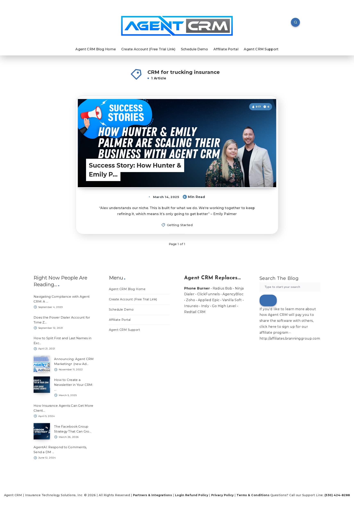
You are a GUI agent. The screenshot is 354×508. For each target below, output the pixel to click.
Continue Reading (255, 176)
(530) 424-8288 (337, 495)
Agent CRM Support (261, 49)
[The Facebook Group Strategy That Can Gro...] (42, 431)
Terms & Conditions (253, 495)
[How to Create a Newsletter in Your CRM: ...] (42, 384)
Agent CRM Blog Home (95, 49)
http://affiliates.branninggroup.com (290, 338)
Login (179, 495)
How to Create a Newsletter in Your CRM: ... (73, 385)
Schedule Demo (194, 49)
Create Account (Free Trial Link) (148, 49)
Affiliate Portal (225, 49)
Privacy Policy (222, 495)
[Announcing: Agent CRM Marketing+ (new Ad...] (42, 364)
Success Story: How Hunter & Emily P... (135, 170)
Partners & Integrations (152, 495)
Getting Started (180, 225)
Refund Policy (196, 495)
